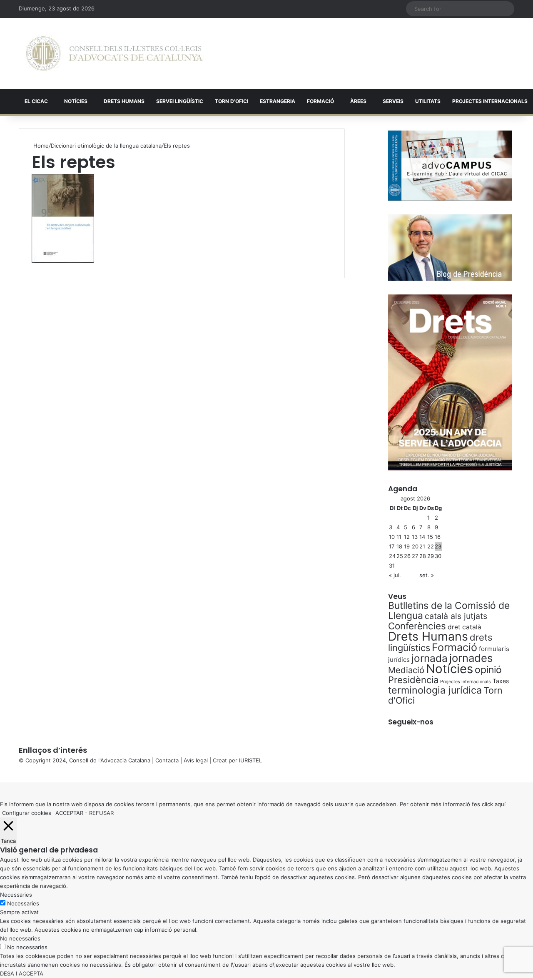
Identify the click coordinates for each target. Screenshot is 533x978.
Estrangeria (277, 101)
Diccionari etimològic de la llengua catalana (106, 145)
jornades (471, 657)
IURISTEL (250, 760)
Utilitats (428, 101)
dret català (464, 627)
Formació (320, 101)
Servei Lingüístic (179, 101)
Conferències (417, 625)
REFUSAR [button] (101, 813)
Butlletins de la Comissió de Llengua (449, 610)
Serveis (393, 101)
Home (40, 145)
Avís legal (196, 760)
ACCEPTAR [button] (69, 813)
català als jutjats (456, 616)
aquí (500, 804)
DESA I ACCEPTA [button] (21, 973)
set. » (426, 575)
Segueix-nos (410, 722)
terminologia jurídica (435, 690)
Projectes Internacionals (465, 681)
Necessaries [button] (16, 894)
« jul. (395, 575)
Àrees (358, 101)
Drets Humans (124, 101)
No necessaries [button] (20, 938)
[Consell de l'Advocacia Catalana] (114, 53)
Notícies (75, 101)
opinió (488, 670)
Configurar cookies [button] (26, 813)
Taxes (501, 680)
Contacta (167, 760)
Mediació (406, 670)
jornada (429, 658)
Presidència (413, 679)
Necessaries (23, 903)
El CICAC (36, 101)
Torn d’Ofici (231, 101)
